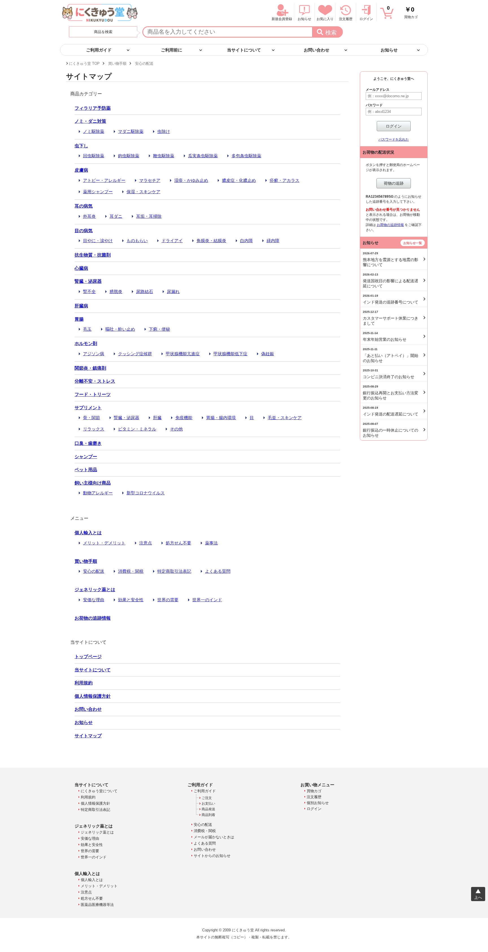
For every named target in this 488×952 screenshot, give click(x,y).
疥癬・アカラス (284, 180)
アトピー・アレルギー (104, 180)
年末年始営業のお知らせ (384, 336)
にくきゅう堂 (100, 13)
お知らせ (84, 722)
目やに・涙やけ (98, 240)
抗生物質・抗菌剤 (93, 255)
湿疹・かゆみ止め (191, 180)
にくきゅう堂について (99, 791)
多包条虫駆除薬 (246, 155)
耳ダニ (116, 216)
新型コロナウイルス (146, 492)
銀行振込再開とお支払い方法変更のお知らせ (390, 392)
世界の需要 (167, 599)
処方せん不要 (178, 542)
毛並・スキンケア (285, 417)
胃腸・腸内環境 (221, 417)
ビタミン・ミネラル (137, 429)
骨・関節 (91, 417)
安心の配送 (93, 571)
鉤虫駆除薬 (128, 155)
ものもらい (137, 240)
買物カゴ (402, 12)
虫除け (163, 131)
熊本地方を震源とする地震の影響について (390, 259)
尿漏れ (173, 291)
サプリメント (88, 407)
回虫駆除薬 (93, 155)
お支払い (208, 803)
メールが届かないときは (214, 837)
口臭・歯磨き (88, 443)
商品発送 (208, 809)
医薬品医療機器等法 (97, 905)
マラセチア (149, 180)
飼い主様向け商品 (93, 483)
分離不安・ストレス (95, 381)
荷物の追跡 (394, 183)
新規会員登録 (282, 19)
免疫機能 (183, 417)
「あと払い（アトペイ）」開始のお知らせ (390, 355)
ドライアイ (172, 240)
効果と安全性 (130, 599)
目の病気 (84, 230)
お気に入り (325, 19)
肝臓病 (81, 305)
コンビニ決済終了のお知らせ (388, 374)
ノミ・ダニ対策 (90, 121)
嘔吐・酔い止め (120, 329)
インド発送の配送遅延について (390, 411)
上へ (478, 897)
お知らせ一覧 (412, 243)
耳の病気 (84, 206)
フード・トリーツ (93, 394)
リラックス (93, 429)
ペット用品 (86, 469)
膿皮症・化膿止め (239, 180)
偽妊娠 (267, 353)
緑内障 (273, 240)
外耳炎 (89, 216)
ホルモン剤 (86, 343)
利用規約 (84, 682)
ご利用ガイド (205, 791)
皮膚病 (81, 170)
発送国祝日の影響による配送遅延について (390, 280)
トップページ (88, 656)
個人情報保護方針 (93, 696)
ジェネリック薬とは (95, 589)
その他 (176, 429)
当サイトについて (93, 669)
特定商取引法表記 (174, 571)
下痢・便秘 (159, 329)
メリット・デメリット (104, 542)
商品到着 (208, 815)
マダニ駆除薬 (130, 131)
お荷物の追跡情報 (93, 618)
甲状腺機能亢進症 (183, 353)
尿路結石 (144, 291)
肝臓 (157, 417)
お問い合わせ (88, 709)
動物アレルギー (98, 492)
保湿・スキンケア (143, 191)
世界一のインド (207, 599)
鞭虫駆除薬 (163, 155)
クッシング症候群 (135, 353)
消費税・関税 (130, 571)
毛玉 (87, 329)
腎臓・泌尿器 (88, 281)
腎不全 (89, 291)
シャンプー (86, 456)
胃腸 (79, 319)
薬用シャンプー (98, 191)
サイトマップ (88, 735)
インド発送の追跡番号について (390, 299)
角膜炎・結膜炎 (211, 240)
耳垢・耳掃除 (149, 216)
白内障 (246, 240)
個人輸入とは (88, 532)
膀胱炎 (116, 291)
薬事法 (211, 542)
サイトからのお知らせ (212, 856)
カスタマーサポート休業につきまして (390, 318)
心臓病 (81, 268)
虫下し (81, 145)
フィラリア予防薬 (93, 108)
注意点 (145, 542)
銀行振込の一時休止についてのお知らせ (390, 430)
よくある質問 (217, 571)
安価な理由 (93, 599)
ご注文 (207, 798)
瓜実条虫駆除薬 (203, 155)
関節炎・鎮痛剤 (90, 368)
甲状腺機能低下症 (230, 353)
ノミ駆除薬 (93, 131)
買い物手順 (86, 561)
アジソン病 (93, 353)
